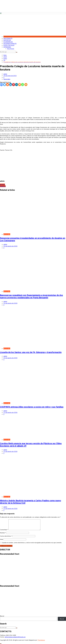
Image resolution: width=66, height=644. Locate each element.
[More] (26, 84)
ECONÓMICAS (8, 42)
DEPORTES (7, 40)
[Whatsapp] (22, 84)
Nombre (3, 533)
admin (5, 74)
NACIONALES (7, 38)
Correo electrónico (6, 536)
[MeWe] (16, 84)
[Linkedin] (10, 84)
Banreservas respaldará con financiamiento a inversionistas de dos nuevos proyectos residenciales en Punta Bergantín (31, 296)
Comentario (4, 530)
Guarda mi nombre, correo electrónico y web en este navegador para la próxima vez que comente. (32, 542)
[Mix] (19, 84)
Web (1, 539)
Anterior (2, 184)
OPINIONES (7, 47)
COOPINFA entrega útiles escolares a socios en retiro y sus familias (31, 407)
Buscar (2, 616)
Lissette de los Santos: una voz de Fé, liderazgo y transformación (31, 352)
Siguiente (3, 186)
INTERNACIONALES (9, 43)
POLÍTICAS (10, 49)
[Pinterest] (13, 84)
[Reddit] (7, 84)
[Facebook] (1, 84)
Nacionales (6, 79)
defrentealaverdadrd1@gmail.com (15, 637)
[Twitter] (4, 84)
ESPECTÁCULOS (8, 45)
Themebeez (41, 640)
